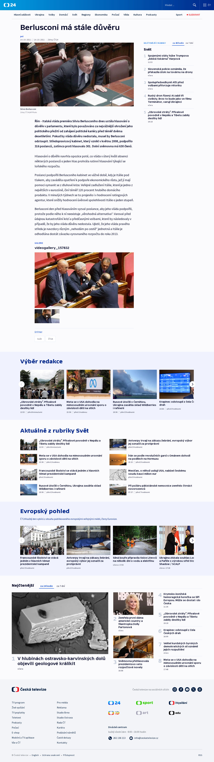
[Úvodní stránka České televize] (29, 689)
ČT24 (50, 338)
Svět (74, 14)
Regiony (86, 14)
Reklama (61, 707)
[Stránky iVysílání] (178, 702)
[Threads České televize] (199, 689)
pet (21, 36)
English (35, 755)
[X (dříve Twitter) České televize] (193, 689)
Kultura (137, 14)
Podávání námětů (66, 732)
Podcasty (151, 14)
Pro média (62, 702)
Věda (126, 14)
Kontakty (62, 742)
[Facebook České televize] (180, 689)
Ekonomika (101, 14)
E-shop (15, 732)
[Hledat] (195, 5)
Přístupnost (68, 755)
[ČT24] (10, 5)
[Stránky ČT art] (142, 712)
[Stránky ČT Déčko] (113, 712)
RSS (200, 755)
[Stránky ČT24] (114, 702)
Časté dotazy (64, 737)
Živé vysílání (18, 707)
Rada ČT (61, 722)
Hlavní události (22, 14)
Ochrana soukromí (51, 755)
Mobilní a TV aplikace (23, 737)
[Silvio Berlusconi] (77, 74)
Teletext (16, 717)
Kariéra (61, 727)
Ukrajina (39, 14)
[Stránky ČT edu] (174, 712)
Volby (52, 14)
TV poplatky (18, 712)
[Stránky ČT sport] (144, 702)
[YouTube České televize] (187, 689)
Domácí (63, 14)
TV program (18, 702)
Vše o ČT (16, 742)
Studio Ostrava (65, 717)
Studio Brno (63, 712)
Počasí (115, 14)
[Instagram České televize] (174, 689)
